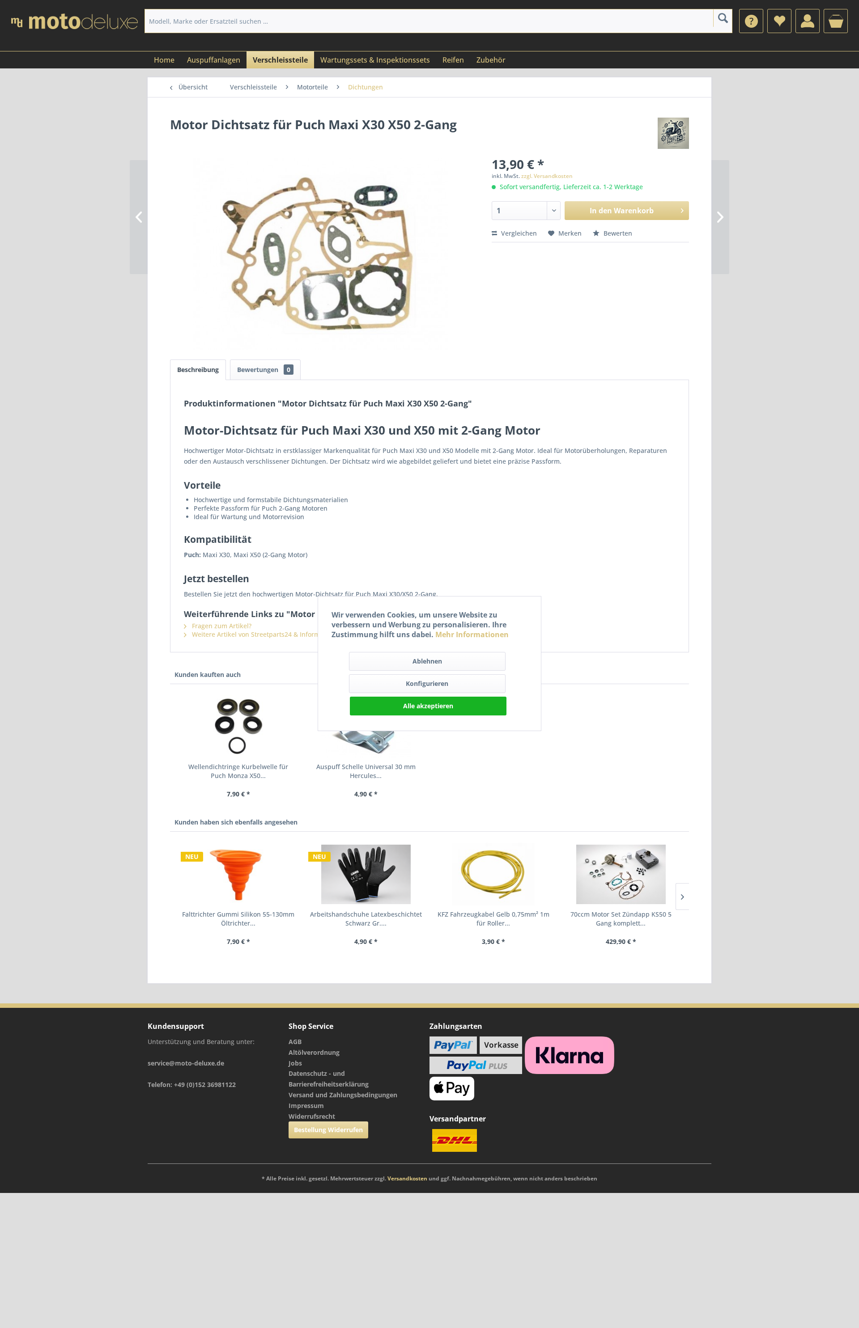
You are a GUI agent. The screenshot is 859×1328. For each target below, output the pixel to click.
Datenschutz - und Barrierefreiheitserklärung (329, 1078)
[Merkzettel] (779, 21)
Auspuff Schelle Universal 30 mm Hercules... (366, 771)
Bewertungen (263, 369)
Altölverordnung (314, 1052)
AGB (295, 1041)
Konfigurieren (427, 683)
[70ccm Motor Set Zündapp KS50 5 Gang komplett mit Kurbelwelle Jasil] (621, 874)
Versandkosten (407, 1178)
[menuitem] (751, 21)
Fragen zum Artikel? (220, 626)
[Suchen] (722, 18)
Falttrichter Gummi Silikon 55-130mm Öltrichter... (238, 918)
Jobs (295, 1063)
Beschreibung (198, 369)
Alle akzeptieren (428, 706)
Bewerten (617, 233)
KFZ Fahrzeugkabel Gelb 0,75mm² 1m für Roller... (493, 918)
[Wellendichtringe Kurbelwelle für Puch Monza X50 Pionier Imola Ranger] (238, 726)
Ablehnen (427, 661)
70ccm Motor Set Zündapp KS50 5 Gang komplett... (621, 918)
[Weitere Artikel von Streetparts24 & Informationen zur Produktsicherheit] (673, 133)
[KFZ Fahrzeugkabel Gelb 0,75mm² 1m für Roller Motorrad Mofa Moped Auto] (493, 874)
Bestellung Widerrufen (328, 1129)
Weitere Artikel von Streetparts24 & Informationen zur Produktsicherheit (300, 634)
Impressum (306, 1105)
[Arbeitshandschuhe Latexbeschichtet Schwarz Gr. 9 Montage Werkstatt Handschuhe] (366, 874)
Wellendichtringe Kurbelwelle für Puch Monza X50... (238, 771)
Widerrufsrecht (312, 1116)
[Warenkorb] (836, 21)
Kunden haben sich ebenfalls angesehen (236, 822)
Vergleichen (518, 233)
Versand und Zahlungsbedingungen (343, 1095)
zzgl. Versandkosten (547, 176)
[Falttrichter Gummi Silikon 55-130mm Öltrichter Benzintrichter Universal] (238, 874)
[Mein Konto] (807, 21)
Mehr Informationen (472, 634)
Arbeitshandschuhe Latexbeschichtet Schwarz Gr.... (366, 918)
